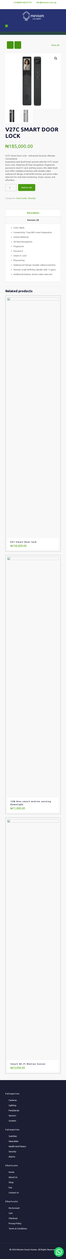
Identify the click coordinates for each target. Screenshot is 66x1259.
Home (11, 1172)
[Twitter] (33, 6)
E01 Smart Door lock (23, 542)
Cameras (13, 1100)
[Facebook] (29, 6)
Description (33, 213)
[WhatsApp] (24, 6)
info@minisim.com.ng (46, 2)
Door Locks (21, 198)
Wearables (14, 1141)
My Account (14, 1208)
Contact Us (14, 1192)
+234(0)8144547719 (22, 2)
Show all (55, 45)
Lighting (12, 1105)
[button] (56, 58)
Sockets (12, 1121)
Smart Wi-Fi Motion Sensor (28, 1064)
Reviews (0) (33, 220)
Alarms (12, 1157)
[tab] (33, 213)
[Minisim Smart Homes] (33, 15)
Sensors (12, 1115)
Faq (10, 1187)
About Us (13, 1177)
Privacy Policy (15, 1223)
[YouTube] (37, 6)
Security (32, 198)
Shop (11, 1182)
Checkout (13, 1218)
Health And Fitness (17, 1146)
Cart (11, 1213)
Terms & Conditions (18, 1228)
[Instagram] (41, 6)
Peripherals (14, 1110)
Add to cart (26, 187)
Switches (13, 1136)
